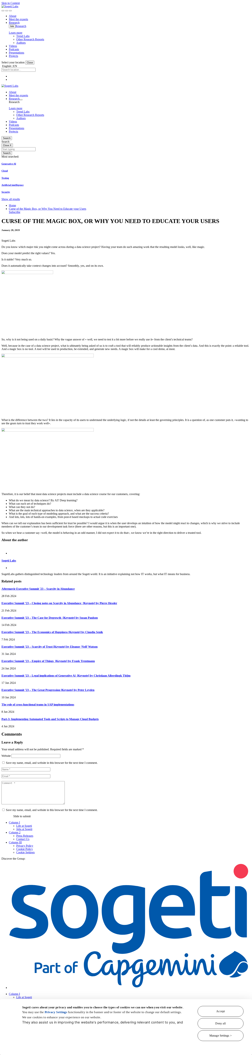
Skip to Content (10, 3)
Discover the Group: (13, 858)
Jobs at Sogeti (24, 829)
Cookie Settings (25, 852)
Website (6, 755)
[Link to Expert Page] (126, 547)
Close (30, 62)
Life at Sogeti (24, 825)
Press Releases (24, 835)
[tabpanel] (126, 560)
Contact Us (22, 839)
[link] (9, 6)
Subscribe (14, 212)
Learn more (15, 32)
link (12, 26)
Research (20, 26)
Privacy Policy (24, 845)
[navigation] (10, 10)
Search (7, 138)
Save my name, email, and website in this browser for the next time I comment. (52, 762)
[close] (6, 10)
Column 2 (14, 832)
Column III (15, 842)
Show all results (10, 199)
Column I (14, 822)
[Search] (2, 10)
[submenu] (21, 99)
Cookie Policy (24, 849)
